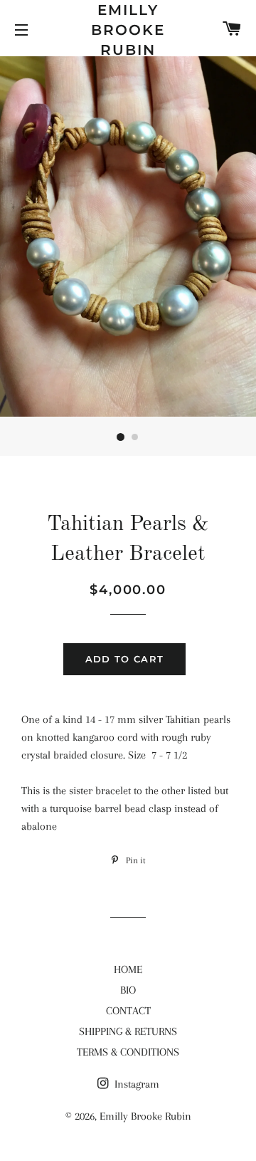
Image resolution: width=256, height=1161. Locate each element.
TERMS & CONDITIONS (128, 1052)
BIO (128, 990)
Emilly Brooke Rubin (128, 29)
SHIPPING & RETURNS (128, 1031)
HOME (128, 969)
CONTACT (128, 1010)
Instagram (135, 1084)
